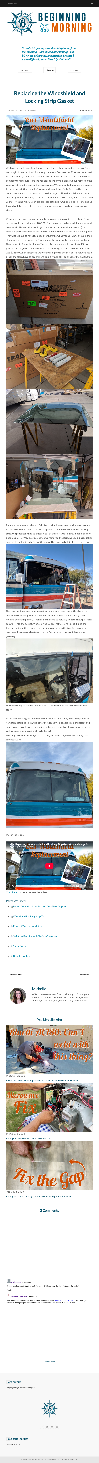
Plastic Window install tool (28, 926)
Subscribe (74, 70)
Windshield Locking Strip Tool (29, 916)
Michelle (33, 111)
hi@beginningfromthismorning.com (21, 1387)
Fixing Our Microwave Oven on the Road (28, 1138)
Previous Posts (16, 975)
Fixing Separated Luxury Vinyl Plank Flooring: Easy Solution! (39, 1196)
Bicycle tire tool (22, 955)
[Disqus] (49, 1245)
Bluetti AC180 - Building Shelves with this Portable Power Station (42, 1080)
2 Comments (49, 1210)
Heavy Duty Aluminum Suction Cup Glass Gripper (39, 906)
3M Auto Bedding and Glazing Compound (35, 936)
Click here (11, 892)
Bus (24, 111)
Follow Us (24, 70)
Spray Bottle (20, 946)
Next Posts (84, 975)
